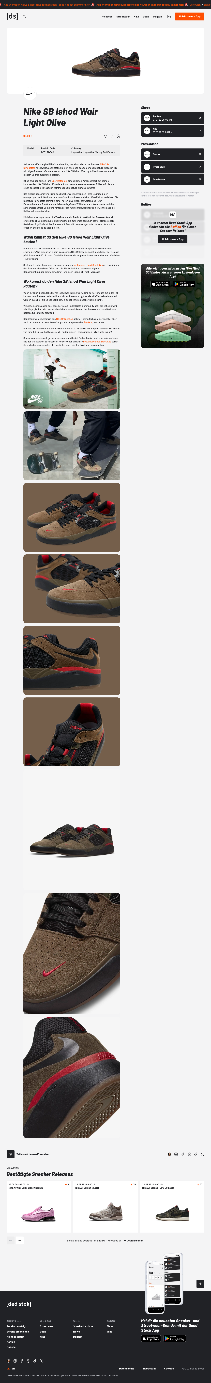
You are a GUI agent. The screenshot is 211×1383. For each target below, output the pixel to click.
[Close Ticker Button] (202, 5)
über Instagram (59, 180)
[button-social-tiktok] (196, 1154)
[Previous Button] (11, 1240)
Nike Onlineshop (64, 319)
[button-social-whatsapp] (189, 1154)
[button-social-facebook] (183, 1154)
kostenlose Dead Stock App (97, 341)
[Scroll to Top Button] (200, 1284)
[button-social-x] (202, 1154)
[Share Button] (105, 136)
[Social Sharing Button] (11, 1154)
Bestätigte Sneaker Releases (40, 1174)
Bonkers (88, 322)
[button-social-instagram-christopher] (169, 1154)
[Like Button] (118, 136)
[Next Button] (20, 1240)
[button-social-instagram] (176, 1154)
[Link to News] (24, 16)
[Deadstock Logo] (12, 16)
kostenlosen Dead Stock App (88, 265)
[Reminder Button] (112, 136)
